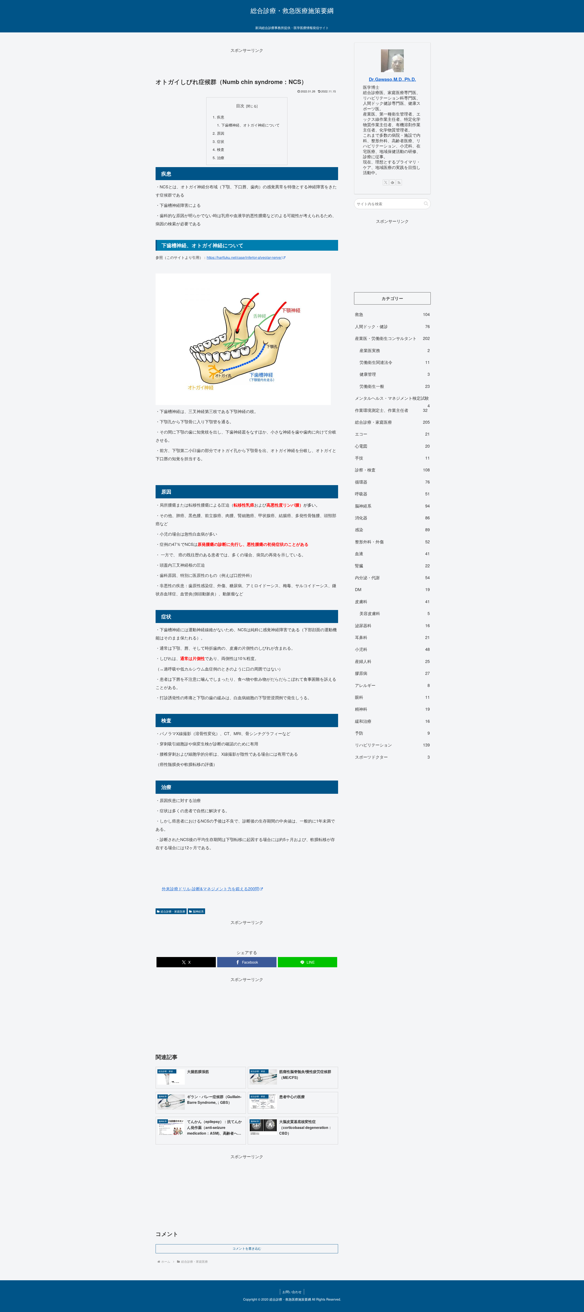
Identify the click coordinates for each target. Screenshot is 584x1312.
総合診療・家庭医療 (173, 911)
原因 (220, 133)
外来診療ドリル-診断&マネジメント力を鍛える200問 (210, 888)
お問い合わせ (292, 1291)
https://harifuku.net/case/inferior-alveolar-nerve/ (244, 257)
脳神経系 (198, 911)
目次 (240, 105)
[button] (426, 203)
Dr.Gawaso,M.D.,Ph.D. (392, 79)
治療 (220, 157)
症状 (220, 141)
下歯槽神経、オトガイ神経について (250, 125)
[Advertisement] (247, 64)
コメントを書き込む (246, 1248)
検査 (220, 149)
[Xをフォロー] (386, 182)
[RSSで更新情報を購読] (399, 182)
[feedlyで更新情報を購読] (392, 182)
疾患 (220, 117)
